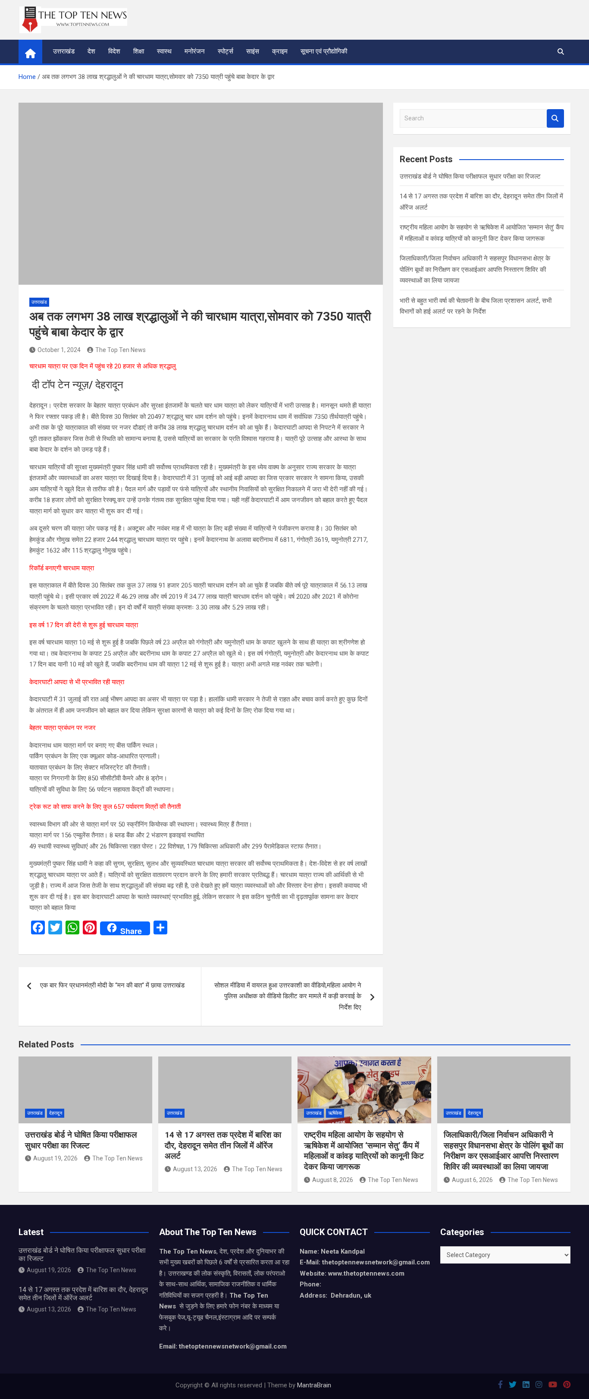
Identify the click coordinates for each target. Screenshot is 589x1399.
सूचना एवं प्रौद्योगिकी (324, 51)
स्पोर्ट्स (225, 51)
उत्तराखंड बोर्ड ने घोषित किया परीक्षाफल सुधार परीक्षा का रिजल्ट (470, 176)
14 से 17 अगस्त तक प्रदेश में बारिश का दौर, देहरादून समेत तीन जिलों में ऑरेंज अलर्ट (223, 1145)
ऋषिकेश (335, 1113)
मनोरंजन (195, 51)
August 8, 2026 (332, 1179)
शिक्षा (138, 51)
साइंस (252, 51)
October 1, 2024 (59, 349)
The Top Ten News (120, 349)
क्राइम (280, 51)
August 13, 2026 (195, 1169)
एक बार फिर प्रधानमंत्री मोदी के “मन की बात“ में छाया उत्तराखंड (112, 985)
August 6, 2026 (472, 1179)
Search (555, 118)
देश (91, 51)
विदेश (114, 51)
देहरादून (55, 1113)
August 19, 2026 (55, 1158)
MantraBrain (314, 1385)
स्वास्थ (164, 51)
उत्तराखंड (64, 51)
